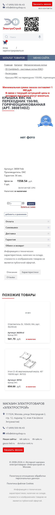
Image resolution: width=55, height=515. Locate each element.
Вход (5, 47)
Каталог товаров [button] (14, 57)
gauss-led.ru (9, 443)
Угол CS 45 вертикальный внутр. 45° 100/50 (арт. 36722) (25, 372)
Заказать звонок (42, 4)
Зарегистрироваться (13, 50)
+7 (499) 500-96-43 (15, 4)
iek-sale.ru (24, 439)
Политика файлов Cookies (20, 483)
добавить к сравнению (16, 214)
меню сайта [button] (41, 57)
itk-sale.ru (37, 439)
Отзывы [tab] (11, 277)
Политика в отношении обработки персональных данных (27, 477)
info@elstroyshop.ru (16, 7)
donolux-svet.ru (25, 443)
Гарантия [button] (11, 239)
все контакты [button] (45, 8)
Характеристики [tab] (30, 272)
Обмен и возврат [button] (15, 245)
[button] (27, 221)
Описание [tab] (12, 272)
